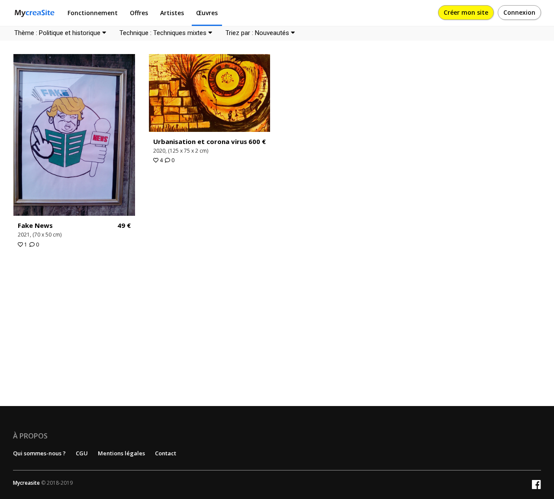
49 (124, 225)
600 (257, 141)
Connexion (519, 12)
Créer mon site (466, 12)
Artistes (172, 13)
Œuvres (207, 13)
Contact (165, 453)
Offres (139, 13)
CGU (82, 453)
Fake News (35, 225)
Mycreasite (26, 482)
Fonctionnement (93, 13)
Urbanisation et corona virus (200, 141)
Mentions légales (121, 453)
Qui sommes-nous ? (39, 453)
